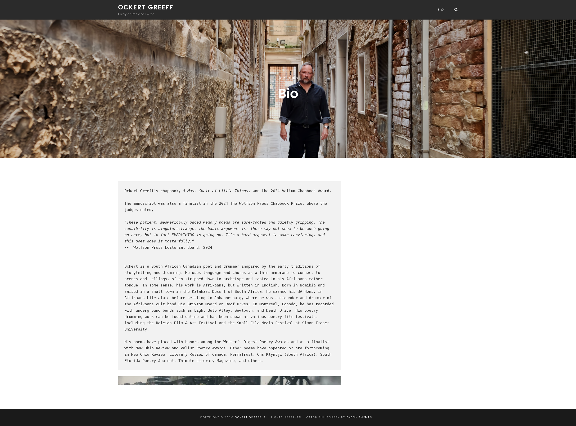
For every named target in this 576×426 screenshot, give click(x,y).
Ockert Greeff (145, 7)
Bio (441, 9)
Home (283, 78)
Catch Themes (359, 417)
